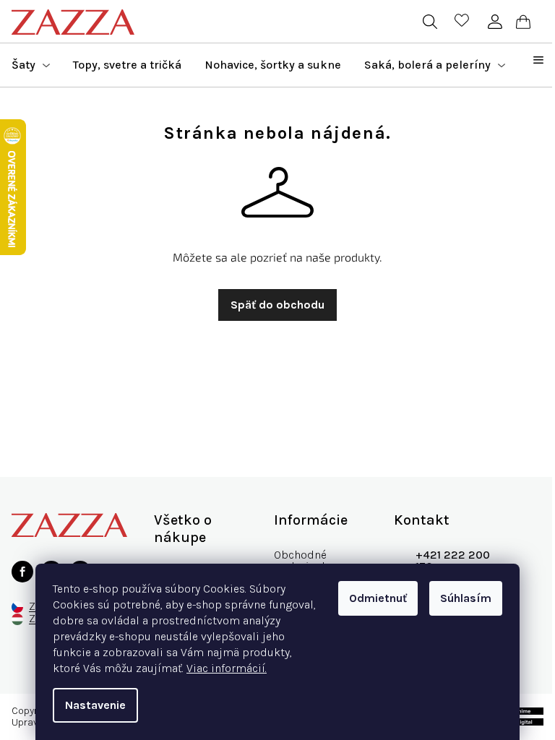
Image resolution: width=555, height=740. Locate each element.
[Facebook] (22, 571)
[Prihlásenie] (494, 21)
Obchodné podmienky (303, 560)
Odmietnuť (378, 598)
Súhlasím (465, 598)
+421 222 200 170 (453, 560)
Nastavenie (95, 705)
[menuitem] (30, 65)
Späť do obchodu (277, 304)
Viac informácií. (226, 668)
